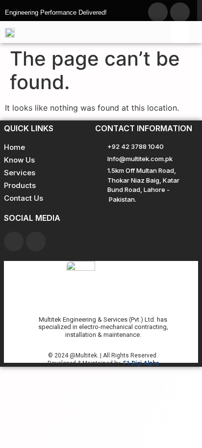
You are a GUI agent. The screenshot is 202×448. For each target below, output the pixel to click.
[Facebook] (14, 241)
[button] (180, 32)
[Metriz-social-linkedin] (180, 12)
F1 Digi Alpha (141, 363)
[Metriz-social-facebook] (158, 12)
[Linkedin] (36, 241)
